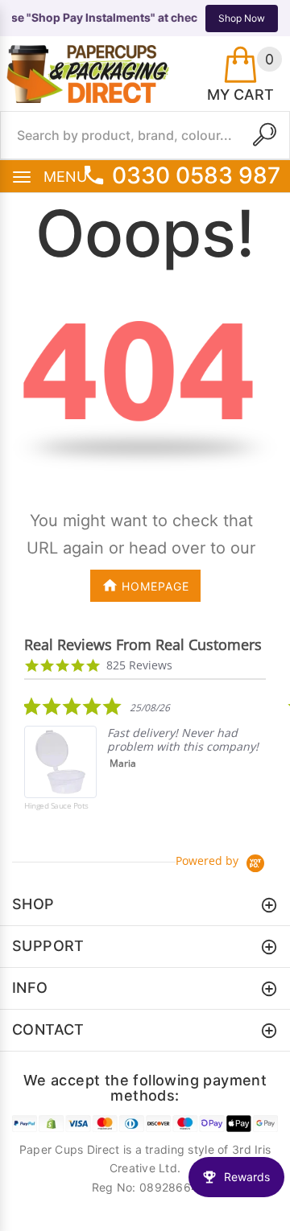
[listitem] (145, 765)
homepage (155, 586)
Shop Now (241, 18)
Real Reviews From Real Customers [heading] (143, 645)
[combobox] (145, 135)
